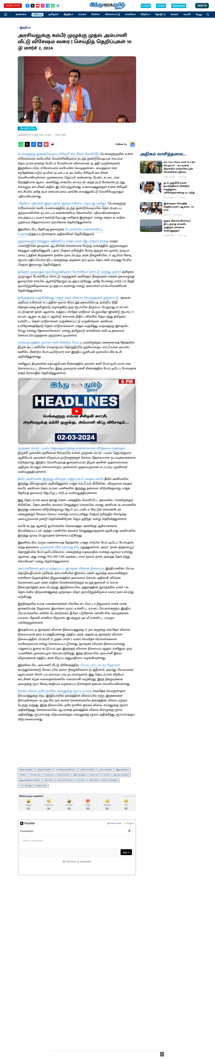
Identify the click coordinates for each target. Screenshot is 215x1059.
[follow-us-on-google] (132, 144)
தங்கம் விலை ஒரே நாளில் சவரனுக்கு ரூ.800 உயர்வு (55, 691)
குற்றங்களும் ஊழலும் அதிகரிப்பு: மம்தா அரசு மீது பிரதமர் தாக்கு (63, 241)
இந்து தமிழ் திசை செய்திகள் (30, 780)
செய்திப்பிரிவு (28, 128)
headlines (22, 775)
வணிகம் (130, 14)
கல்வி (187, 14)
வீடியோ (145, 14)
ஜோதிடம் (160, 14)
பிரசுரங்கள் (178, 5)
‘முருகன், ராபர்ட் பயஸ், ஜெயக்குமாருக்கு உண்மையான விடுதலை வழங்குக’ (71, 448)
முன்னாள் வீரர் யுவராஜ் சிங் (60, 547)
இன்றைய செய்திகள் (121, 775)
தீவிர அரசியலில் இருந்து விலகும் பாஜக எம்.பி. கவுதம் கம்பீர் (60, 479)
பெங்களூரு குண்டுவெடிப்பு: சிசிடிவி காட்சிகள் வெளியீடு (58, 154)
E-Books (161, 5)
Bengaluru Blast (42, 785)
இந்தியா (68, 14)
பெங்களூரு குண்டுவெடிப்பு (66, 769)
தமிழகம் (53, 14)
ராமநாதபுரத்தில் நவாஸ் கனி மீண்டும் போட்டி (50, 342)
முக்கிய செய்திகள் (105, 769)
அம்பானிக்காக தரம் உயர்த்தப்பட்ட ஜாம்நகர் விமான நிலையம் (61, 568)
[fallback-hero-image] (151, 167)
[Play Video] (76, 411)
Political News (93, 780)
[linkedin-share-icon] (39, 146)
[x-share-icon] (27, 146)
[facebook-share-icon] (33, 146)
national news (49, 775)
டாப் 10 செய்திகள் (26, 785)
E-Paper (146, 5)
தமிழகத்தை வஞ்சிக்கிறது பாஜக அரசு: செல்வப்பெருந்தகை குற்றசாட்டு (68, 297)
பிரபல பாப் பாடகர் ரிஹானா (100, 665)
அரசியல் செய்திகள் (87, 769)
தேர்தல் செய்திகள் (26, 769)
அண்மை (20, 14)
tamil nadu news (35, 775)
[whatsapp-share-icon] (20, 146)
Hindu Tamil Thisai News (65, 780)
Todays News (48, 780)
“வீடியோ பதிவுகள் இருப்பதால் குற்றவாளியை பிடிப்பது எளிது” (62, 203)
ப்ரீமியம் (37, 14)
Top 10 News (81, 780)
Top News (106, 775)
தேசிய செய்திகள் (79, 775)
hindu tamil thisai (63, 775)
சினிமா (95, 14)
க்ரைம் (174, 14)
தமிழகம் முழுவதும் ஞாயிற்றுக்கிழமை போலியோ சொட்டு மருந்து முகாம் (69, 271)
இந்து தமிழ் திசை (122, 769)
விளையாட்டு (112, 14)
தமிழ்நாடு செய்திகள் (44, 769)
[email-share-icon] (46, 146)
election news (94, 775)
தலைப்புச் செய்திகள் (110, 780)
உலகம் (82, 14)
